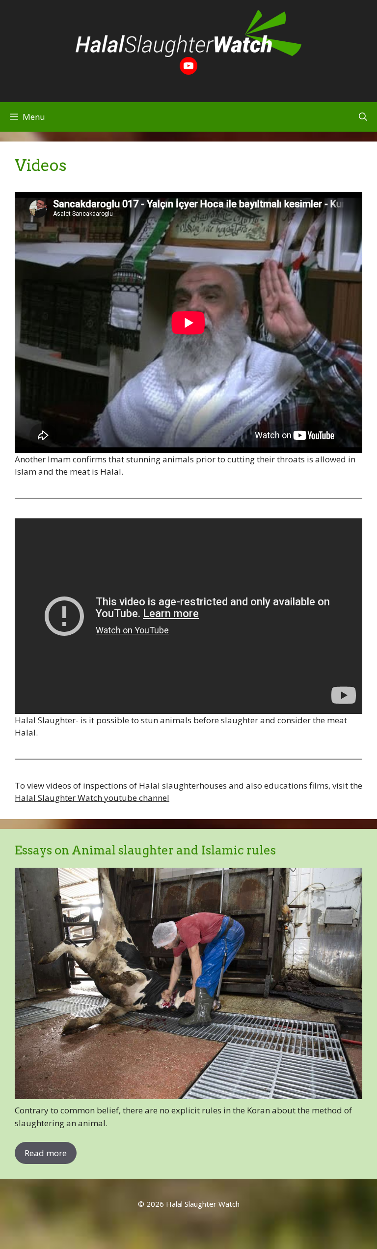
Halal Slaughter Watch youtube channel (92, 797)
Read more (46, 1153)
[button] (363, 117)
